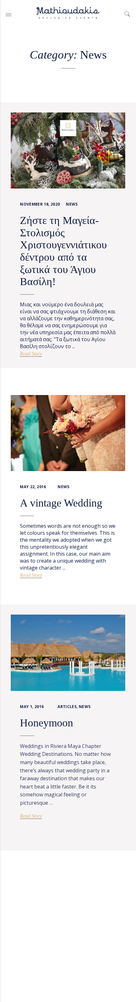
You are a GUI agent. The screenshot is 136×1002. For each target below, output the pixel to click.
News (71, 204)
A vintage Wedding (61, 503)
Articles (67, 706)
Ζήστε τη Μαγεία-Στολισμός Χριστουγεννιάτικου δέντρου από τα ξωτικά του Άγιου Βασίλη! (63, 250)
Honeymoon (46, 723)
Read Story (31, 353)
